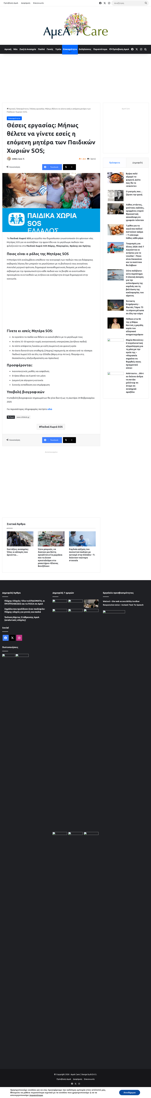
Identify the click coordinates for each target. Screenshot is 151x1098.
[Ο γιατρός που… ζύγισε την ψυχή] (115, 195)
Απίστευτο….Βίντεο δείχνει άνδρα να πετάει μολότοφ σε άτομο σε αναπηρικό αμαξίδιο (135, 382)
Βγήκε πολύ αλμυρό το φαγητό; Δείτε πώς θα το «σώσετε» (133, 179)
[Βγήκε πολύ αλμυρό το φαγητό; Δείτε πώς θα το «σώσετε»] (115, 177)
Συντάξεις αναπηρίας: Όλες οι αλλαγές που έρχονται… (18, 552)
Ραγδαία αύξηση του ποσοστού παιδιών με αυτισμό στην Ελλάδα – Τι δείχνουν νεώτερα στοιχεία (82, 555)
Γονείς (50, 49)
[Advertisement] (75, 77)
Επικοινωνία (38, 3)
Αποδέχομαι (130, 1092)
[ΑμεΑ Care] (75, 25)
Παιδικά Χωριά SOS (52, 426)
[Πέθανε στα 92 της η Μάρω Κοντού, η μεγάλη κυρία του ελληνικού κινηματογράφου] (115, 323)
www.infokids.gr (23, 417)
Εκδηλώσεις (85, 49)
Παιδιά (41, 49)
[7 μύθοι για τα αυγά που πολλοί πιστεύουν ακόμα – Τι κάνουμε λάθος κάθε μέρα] (115, 229)
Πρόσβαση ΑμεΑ (11, 3)
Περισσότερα (100, 49)
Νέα (15, 49)
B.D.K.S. (93, 1074)
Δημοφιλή (137, 162)
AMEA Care (17, 159)
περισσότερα (36, 1095)
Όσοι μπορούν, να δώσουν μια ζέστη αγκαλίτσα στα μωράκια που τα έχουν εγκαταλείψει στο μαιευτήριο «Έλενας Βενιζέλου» (50, 557)
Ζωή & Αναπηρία (27, 49)
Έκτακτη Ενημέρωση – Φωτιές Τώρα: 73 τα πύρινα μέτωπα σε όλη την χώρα (135, 307)
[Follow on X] (23, 159)
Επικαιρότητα (70, 49)
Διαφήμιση (25, 3)
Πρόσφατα (114, 162)
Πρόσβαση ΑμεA (120, 49)
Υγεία (58, 49)
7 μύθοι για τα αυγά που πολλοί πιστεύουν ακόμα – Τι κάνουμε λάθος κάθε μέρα (134, 231)
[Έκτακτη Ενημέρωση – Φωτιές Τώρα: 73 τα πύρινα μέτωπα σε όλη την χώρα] (115, 305)
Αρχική (7, 49)
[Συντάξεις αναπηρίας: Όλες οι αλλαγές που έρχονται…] (20, 538)
